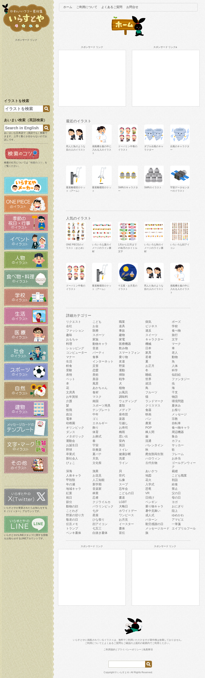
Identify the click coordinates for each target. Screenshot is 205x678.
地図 (148, 475)
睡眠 (148, 374)
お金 (95, 326)
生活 (69, 361)
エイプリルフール (184, 528)
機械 (148, 343)
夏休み (176, 405)
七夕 (95, 510)
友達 (122, 361)
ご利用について (86, 7)
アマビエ (178, 519)
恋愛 (95, 370)
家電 (122, 339)
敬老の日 (72, 519)
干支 (175, 392)
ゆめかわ (178, 515)
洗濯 (122, 458)
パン (148, 418)
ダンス (70, 432)
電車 (69, 418)
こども (96, 321)
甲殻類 (70, 480)
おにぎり (178, 506)
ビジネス (151, 326)
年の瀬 (70, 484)
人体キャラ (73, 475)
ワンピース (126, 515)
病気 (148, 321)
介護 (69, 401)
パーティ (98, 352)
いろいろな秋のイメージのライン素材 (153, 248)
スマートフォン (129, 352)
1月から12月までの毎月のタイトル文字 (127, 248)
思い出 (123, 436)
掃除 (122, 374)
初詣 (175, 480)
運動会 (70, 440)
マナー (70, 357)
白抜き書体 (100, 532)
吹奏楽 (96, 449)
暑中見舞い (152, 510)
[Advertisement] (26, 68)
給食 (175, 484)
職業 (122, 321)
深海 (69, 471)
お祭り (176, 410)
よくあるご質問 (111, 7)
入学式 (149, 484)
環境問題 (178, 401)
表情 (69, 374)
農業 (148, 423)
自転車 (176, 423)
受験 (69, 370)
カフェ (176, 440)
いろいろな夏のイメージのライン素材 (101, 248)
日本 (148, 348)
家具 (148, 352)
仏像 (122, 480)
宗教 (175, 418)
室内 (122, 440)
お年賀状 (72, 396)
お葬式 (96, 436)
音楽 (95, 348)
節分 (69, 502)
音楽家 (96, 488)
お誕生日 (72, 445)
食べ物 (176, 330)
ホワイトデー (128, 510)
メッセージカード (157, 528)
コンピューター (76, 352)
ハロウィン (152, 458)
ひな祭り (98, 519)
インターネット (103, 361)
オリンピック (75, 427)
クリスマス (152, 405)
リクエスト (73, 321)
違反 (148, 330)
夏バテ (96, 454)
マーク (176, 343)
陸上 (175, 510)
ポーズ (176, 321)
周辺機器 (178, 432)
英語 (122, 445)
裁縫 (175, 471)
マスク (96, 396)
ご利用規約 (110, 649)
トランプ (72, 528)
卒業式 (70, 454)
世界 (148, 379)
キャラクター (154, 339)
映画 (148, 414)
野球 (69, 449)
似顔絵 (176, 374)
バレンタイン (154, 445)
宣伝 (122, 532)
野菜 (122, 365)
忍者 (95, 497)
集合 (175, 436)
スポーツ (98, 335)
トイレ (123, 449)
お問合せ (132, 7)
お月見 (123, 519)
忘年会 (123, 488)
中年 (95, 414)
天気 (95, 458)
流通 (148, 440)
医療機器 (125, 343)
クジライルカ (101, 502)
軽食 (69, 365)
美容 (95, 379)
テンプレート (101, 410)
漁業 (95, 471)
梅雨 (122, 432)
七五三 (96, 528)
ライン (123, 462)
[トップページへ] (26, 31)
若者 (148, 357)
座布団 (123, 414)
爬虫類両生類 (154, 454)
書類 (122, 405)
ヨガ (175, 502)
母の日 (176, 497)
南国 (95, 401)
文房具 (70, 392)
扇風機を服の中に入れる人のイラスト (179, 289)
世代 (122, 475)
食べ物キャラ (181, 427)
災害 (95, 365)
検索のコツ (36, 162)
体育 (95, 432)
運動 (122, 370)
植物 (122, 388)
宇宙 (95, 445)
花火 (148, 480)
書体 (122, 528)
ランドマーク (154, 401)
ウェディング (128, 401)
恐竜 (148, 488)
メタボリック (75, 436)
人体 (175, 365)
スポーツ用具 (101, 405)
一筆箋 (176, 524)
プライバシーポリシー (129, 649)
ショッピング (75, 348)
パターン (151, 519)
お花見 (96, 475)
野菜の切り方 (75, 515)
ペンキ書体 (73, 532)
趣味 (69, 335)
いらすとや (123, 672)
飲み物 (123, 348)
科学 (175, 370)
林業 (95, 493)
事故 (122, 330)
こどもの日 (126, 493)
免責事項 (148, 649)
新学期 (96, 484)
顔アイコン (100, 524)
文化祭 (96, 462)
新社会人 (72, 458)
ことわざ (72, 510)
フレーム (178, 454)
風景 (95, 383)
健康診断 (125, 454)
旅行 (175, 335)
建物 (122, 335)
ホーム (67, 7)
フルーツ (151, 392)
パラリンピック (103, 506)
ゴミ (95, 418)
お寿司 (123, 427)
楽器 (122, 418)
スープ (123, 484)
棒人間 (149, 432)
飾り (95, 427)
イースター (126, 524)
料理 (69, 343)
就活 (148, 383)
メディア (125, 410)
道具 (122, 326)
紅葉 (69, 493)
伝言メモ (72, 524)
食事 (95, 357)
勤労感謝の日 (154, 524)
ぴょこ (70, 462)
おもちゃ (72, 339)
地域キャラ (73, 488)
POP (148, 427)
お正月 (149, 365)
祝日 (69, 497)
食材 (95, 392)
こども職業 (179, 475)
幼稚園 (70, 423)
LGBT (123, 502)
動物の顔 (72, 506)
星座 (95, 515)
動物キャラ (100, 343)
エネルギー (100, 423)
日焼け (149, 497)
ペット (70, 379)
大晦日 (123, 506)
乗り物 (123, 357)
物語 (175, 396)
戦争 (122, 379)
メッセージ (179, 414)
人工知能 (98, 480)
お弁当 (176, 458)
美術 (95, 374)
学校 (175, 326)
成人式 (149, 515)
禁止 (175, 488)
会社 (69, 326)
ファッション (75, 330)
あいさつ (151, 471)
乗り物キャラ (154, 506)
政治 (69, 414)
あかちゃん (100, 388)
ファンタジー (181, 379)
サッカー (178, 445)
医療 (95, 330)
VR (147, 493)
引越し (123, 423)
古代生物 (151, 462)
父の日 (176, 493)
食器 (148, 410)
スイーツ (151, 335)
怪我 (69, 410)
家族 (95, 339)
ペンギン (151, 502)
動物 (175, 357)
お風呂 (123, 392)
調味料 (123, 396)
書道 (122, 497)
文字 (175, 339)
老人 (175, 352)
